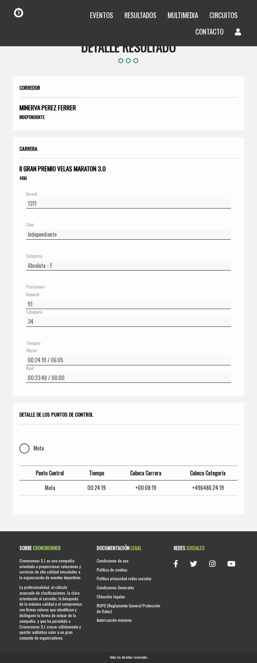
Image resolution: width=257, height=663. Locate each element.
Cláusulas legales (111, 596)
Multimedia (183, 15)
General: (33, 295)
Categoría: (34, 256)
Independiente (32, 117)
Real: (30, 368)
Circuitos (223, 15)
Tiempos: (33, 343)
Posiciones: (36, 287)
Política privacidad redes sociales (124, 578)
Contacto (209, 31)
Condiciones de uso (112, 560)
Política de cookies (112, 569)
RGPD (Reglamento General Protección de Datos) (128, 608)
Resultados (140, 15)
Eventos (101, 15)
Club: (30, 225)
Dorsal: (32, 194)
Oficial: (31, 351)
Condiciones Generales (115, 587)
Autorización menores (114, 620)
